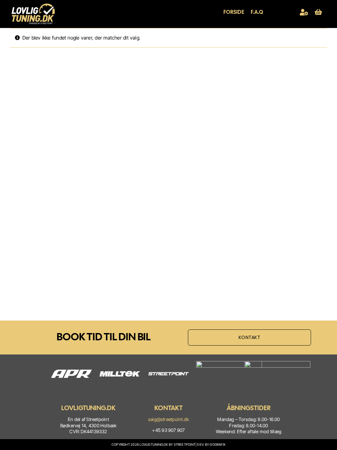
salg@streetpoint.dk (168, 419)
